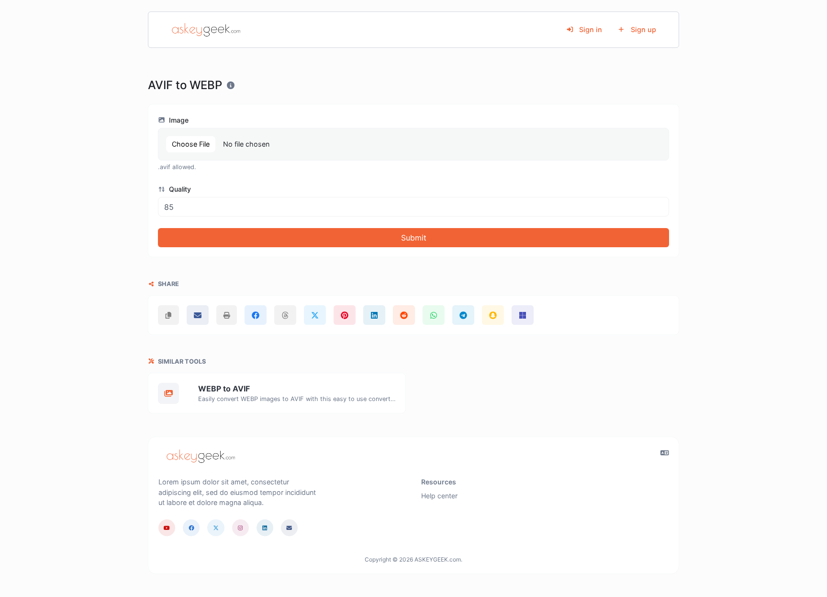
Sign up (642, 29)
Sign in (589, 29)
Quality (179, 189)
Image (178, 120)
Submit (413, 237)
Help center (439, 496)
